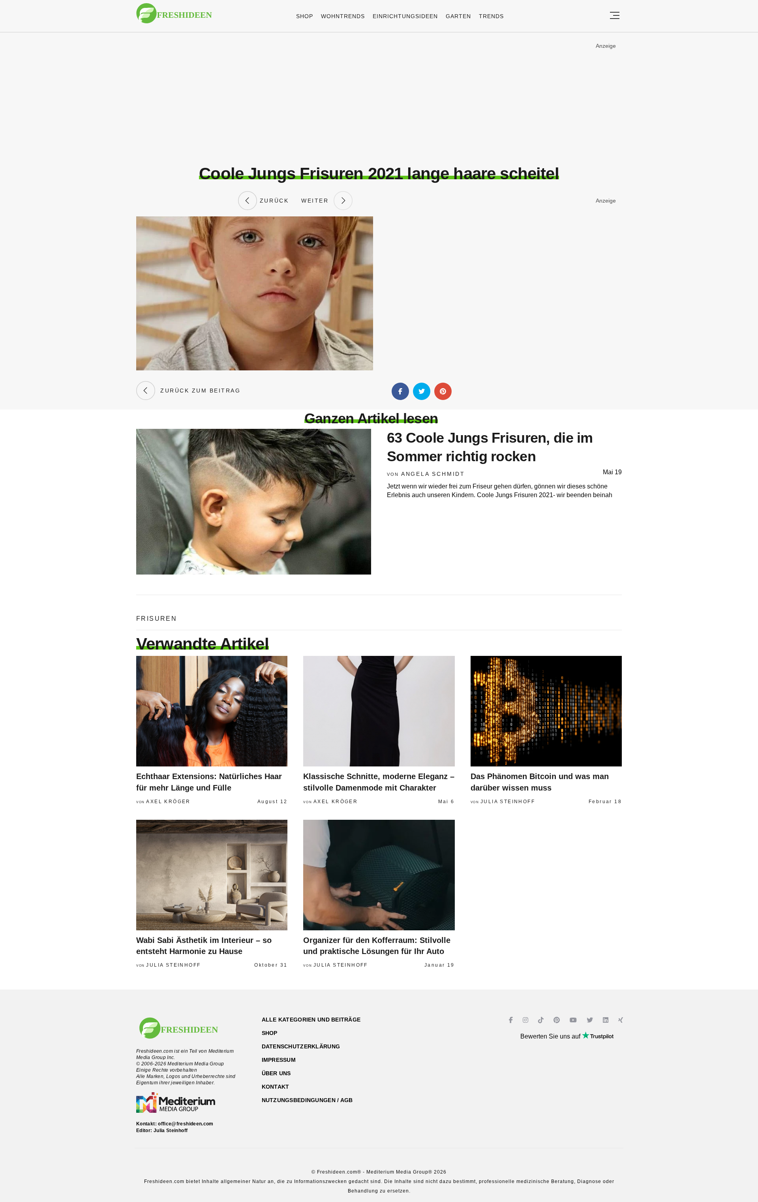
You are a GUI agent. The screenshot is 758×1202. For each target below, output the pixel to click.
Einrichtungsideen (405, 16)
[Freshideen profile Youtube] (574, 1020)
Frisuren (156, 618)
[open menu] (615, 16)
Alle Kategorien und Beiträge (311, 1019)
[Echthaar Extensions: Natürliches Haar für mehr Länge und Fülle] (211, 711)
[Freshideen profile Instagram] (526, 1020)
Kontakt (275, 1087)
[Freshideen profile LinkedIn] (606, 1020)
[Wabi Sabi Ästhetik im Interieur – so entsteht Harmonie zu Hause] (211, 875)
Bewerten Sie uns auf (551, 1036)
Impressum (279, 1060)
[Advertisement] (379, 98)
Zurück (273, 200)
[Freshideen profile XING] (621, 1020)
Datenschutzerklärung (301, 1046)
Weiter (317, 200)
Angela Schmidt (433, 474)
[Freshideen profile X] (591, 1020)
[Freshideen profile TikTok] (542, 1020)
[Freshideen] (174, 17)
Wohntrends (343, 16)
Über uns (276, 1073)
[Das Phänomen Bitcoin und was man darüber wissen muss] (546, 711)
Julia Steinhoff (507, 801)
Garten (458, 16)
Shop (304, 16)
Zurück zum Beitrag (197, 390)
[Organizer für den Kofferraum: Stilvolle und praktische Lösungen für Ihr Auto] (378, 875)
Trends (491, 16)
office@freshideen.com (186, 1124)
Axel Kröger (168, 801)
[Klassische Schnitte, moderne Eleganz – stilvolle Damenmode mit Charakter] (378, 711)
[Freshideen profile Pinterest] (557, 1020)
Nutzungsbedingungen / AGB (307, 1100)
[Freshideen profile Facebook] (512, 1020)
